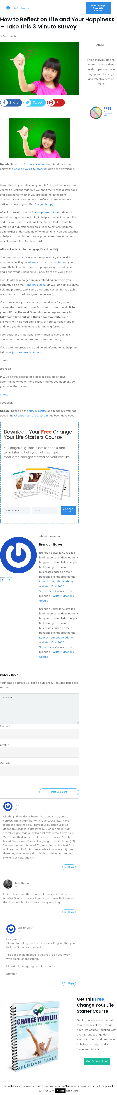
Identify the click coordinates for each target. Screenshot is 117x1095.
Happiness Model (35, 285)
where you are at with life (44, 262)
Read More (72, 1090)
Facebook (68, 596)
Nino (17, 805)
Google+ (44, 600)
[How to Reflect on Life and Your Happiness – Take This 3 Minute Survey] (39, 68)
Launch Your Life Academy (56, 581)
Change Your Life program (31, 169)
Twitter (55, 596)
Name (5, 726)
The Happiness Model (45, 212)
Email (5, 744)
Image (4, 394)
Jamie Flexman (22, 883)
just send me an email (26, 352)
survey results (38, 164)
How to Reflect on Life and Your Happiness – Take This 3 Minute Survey (57, 23)
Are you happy (43, 204)
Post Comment (59, 791)
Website (5, 763)
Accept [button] (60, 1091)
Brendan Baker (25, 927)
